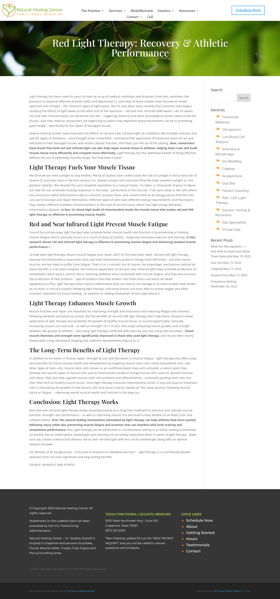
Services (115, 11)
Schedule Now (248, 10)
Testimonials (197, 545)
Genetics (164, 11)
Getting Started (200, 533)
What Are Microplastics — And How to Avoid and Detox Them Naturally (230, 251)
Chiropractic (231, 129)
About (191, 527)
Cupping (228, 169)
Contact (133, 17)
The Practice (90, 11)
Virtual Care (231, 229)
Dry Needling (232, 161)
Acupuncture (232, 176)
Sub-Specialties (234, 222)
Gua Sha (228, 183)
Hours (191, 539)
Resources (187, 11)
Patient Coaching (235, 191)
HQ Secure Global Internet (81, 590)
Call (150, 17)
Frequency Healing (223, 281)
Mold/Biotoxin (142, 11)
